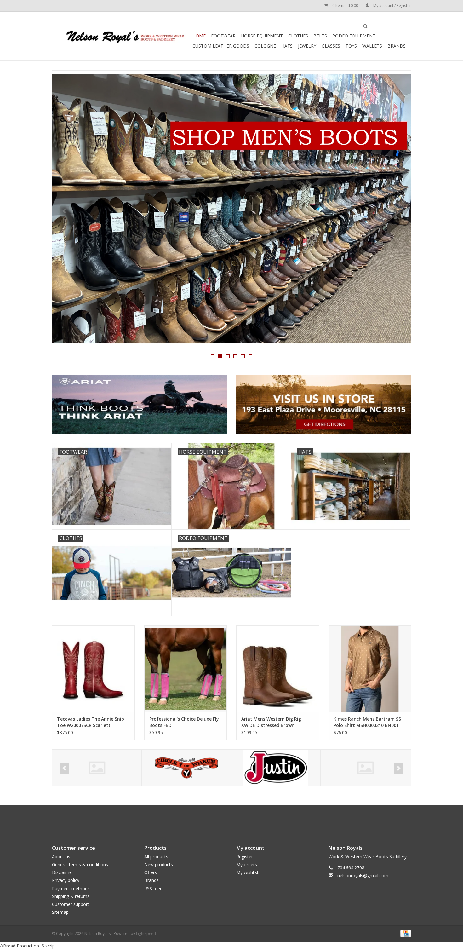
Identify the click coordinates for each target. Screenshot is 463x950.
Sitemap (60, 912)
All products (156, 857)
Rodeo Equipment (353, 36)
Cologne (265, 46)
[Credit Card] (404, 933)
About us (61, 857)
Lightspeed (146, 933)
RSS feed (153, 888)
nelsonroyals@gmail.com (362, 875)
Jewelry (307, 46)
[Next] (398, 211)
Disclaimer (62, 872)
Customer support (70, 904)
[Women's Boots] (231, 209)
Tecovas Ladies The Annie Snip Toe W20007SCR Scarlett (90, 722)
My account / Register (391, 5)
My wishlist (247, 872)
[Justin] (186, 768)
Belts (320, 36)
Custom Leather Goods (220, 46)
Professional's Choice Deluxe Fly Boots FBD (184, 722)
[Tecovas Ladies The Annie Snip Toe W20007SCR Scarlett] (93, 668)
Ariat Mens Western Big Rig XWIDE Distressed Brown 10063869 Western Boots (271, 722)
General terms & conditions (80, 864)
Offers (150, 872)
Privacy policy (65, 880)
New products (158, 864)
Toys (351, 46)
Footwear (223, 36)
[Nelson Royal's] (121, 36)
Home (199, 36)
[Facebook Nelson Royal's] (226, 820)
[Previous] (64, 211)
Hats (287, 46)
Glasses (331, 46)
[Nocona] (275, 768)
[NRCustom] (365, 768)
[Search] (365, 26)
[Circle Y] (96, 768)
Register (244, 857)
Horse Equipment (262, 36)
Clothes (298, 36)
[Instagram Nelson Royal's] (237, 820)
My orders (246, 864)
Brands (396, 46)
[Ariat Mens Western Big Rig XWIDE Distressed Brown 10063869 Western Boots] (277, 668)
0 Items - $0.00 (345, 5)
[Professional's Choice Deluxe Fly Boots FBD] (185, 668)
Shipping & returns (70, 896)
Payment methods (71, 888)
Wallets (372, 46)
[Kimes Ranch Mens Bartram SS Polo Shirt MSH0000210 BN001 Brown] (370, 668)
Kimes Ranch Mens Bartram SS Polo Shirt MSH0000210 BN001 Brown (367, 722)
